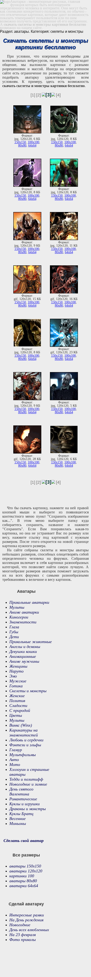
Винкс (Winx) (20, 725)
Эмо (13, 676)
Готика (16, 686)
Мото (14, 764)
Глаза (14, 627)
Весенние (17, 818)
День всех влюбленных (29, 929)
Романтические (23, 799)
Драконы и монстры (27, 808)
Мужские (17, 681)
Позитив (17, 700)
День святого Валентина (21, 791)
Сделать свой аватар (24, 840)
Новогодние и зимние (28, 784)
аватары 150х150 (25, 866)
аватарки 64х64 (23, 885)
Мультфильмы (22, 754)
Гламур (15, 749)
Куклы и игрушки (24, 803)
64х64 (32, 145)
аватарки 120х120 (25, 871)
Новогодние (19, 924)
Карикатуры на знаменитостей (23, 732)
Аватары (26, 591)
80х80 (22, 145)
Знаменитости (22, 622)
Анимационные (22, 656)
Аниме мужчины (24, 661)
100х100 (33, 142)
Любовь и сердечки (26, 740)
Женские (17, 695)
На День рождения (26, 920)
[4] (58, 95)
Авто (14, 759)
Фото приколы (22, 939)
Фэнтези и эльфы (25, 745)
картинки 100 (21, 876)
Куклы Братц (21, 813)
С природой (19, 710)
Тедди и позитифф (26, 779)
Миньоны (17, 823)
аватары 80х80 (23, 880)
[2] (38, 95)
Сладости (18, 705)
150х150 (20, 142)
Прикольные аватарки (29, 602)
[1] (33, 95)
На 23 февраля (22, 934)
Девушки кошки (23, 651)
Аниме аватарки (24, 612)
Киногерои (18, 617)
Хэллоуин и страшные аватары (29, 772)
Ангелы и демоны (24, 646)
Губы (13, 631)
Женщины (18, 666)
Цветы (15, 715)
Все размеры (26, 855)
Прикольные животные (30, 641)
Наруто (16, 671)
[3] (48, 94)
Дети (14, 636)
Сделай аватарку (26, 904)
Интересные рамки (26, 915)
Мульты (16, 607)
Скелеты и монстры (27, 690)
